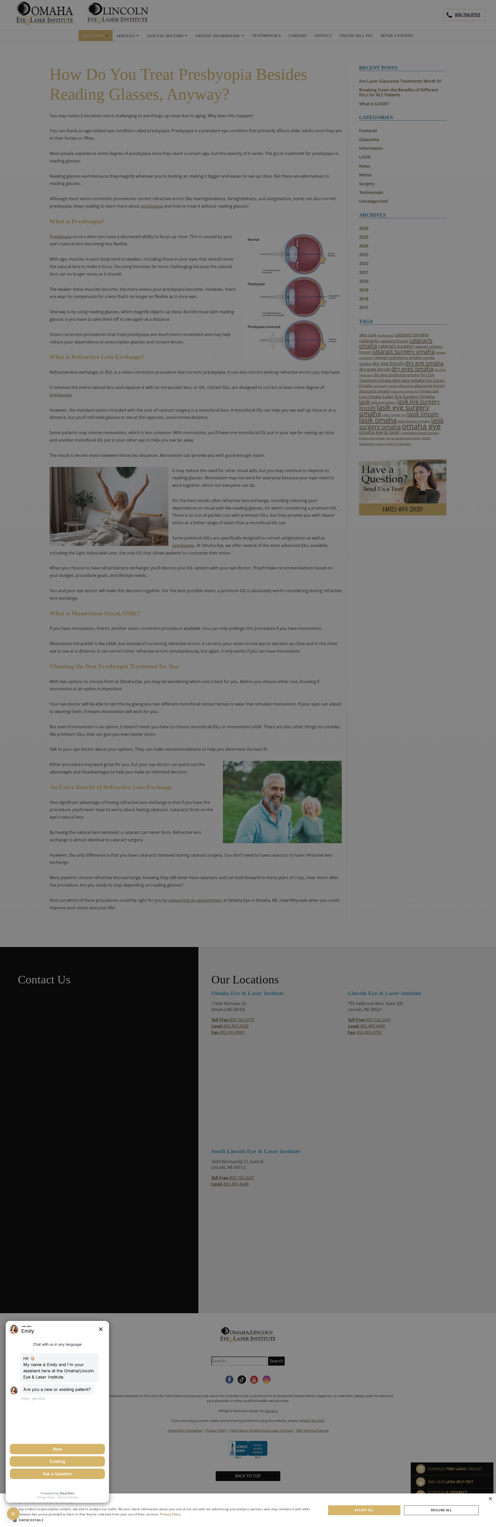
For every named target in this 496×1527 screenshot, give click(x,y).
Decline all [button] (441, 1510)
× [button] (490, 1499)
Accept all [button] (364, 1510)
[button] (165, 1520)
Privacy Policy (170, 1514)
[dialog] (248, 1510)
